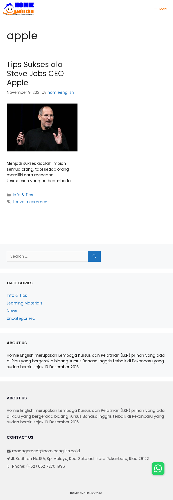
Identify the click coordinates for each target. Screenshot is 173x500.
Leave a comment (31, 202)
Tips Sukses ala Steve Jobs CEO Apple (35, 73)
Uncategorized (21, 318)
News (12, 311)
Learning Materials (24, 303)
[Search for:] (47, 256)
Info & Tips (23, 195)
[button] (158, 468)
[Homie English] (18, 9)
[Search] (94, 256)
